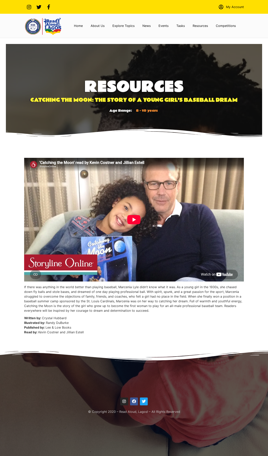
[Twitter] (39, 7)
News (146, 26)
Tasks (180, 26)
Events (164, 26)
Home (78, 26)
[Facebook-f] (49, 7)
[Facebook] (134, 401)
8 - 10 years (147, 110)
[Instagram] (29, 7)
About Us (98, 26)
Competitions (226, 26)
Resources (200, 26)
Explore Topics (123, 26)
